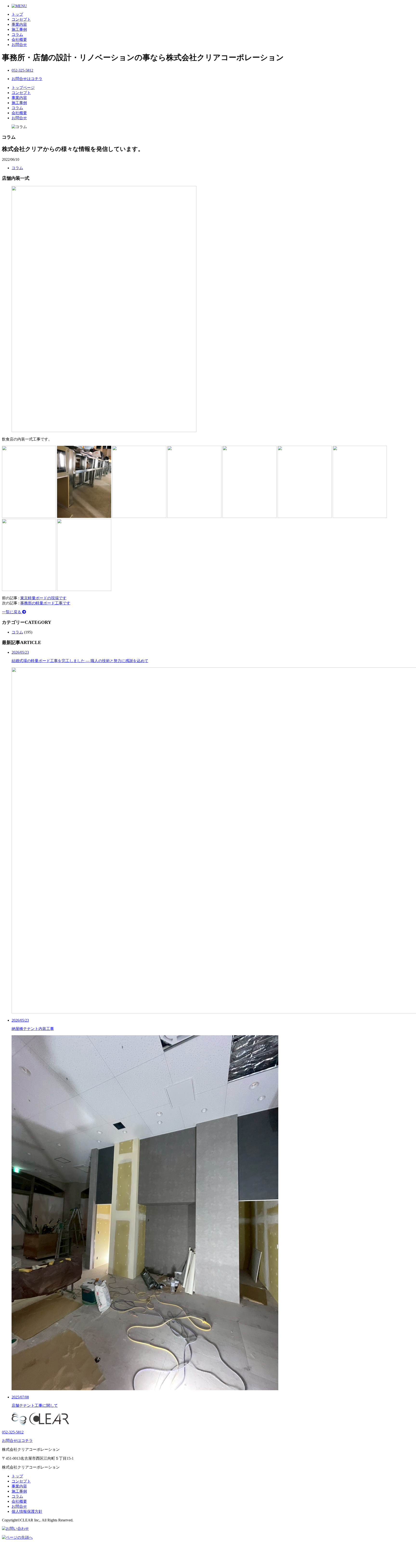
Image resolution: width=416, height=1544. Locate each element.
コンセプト (21, 19)
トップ (17, 14)
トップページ (23, 88)
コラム (17, 34)
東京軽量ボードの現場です (43, 598)
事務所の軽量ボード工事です (45, 603)
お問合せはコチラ (27, 79)
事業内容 (19, 24)
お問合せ (19, 45)
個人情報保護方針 (27, 1511)
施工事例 (19, 29)
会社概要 (19, 39)
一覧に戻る (12, 612)
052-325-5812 (22, 70)
